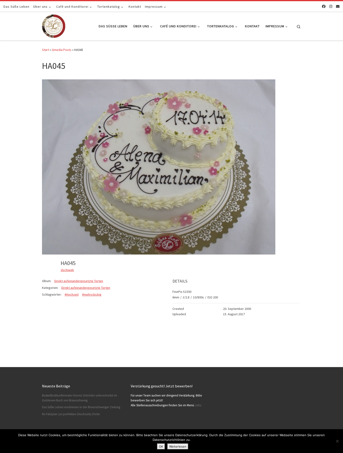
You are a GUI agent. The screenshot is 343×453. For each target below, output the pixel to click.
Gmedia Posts (61, 50)
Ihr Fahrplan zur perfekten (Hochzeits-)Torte (71, 414)
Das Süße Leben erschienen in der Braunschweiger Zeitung (81, 407)
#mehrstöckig (92, 294)
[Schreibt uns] (338, 6)
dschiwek (67, 270)
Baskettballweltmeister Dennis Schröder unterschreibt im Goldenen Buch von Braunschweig (79, 397)
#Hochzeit (72, 294)
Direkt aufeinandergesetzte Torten (78, 281)
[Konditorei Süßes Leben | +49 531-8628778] (53, 25)
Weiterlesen (177, 446)
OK (161, 446)
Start (45, 50)
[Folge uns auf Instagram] (330, 6)
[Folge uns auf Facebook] (324, 6)
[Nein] (337, 441)
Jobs (198, 405)
